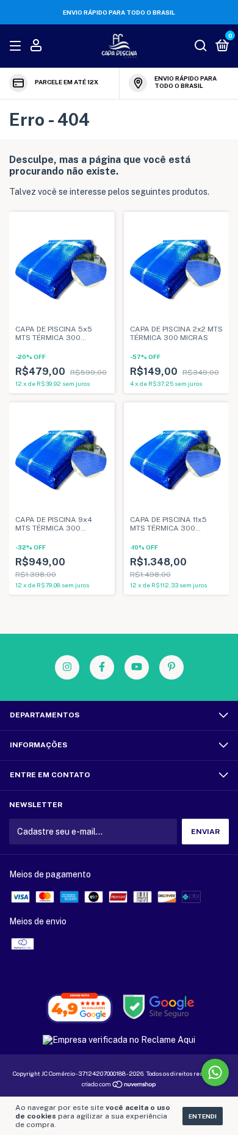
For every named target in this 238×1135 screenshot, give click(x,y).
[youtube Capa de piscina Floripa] (136, 667)
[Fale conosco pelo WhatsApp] (215, 1072)
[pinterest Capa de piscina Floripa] (171, 667)
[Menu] (17, 46)
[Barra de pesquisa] (200, 46)
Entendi (203, 1116)
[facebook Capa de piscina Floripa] (102, 667)
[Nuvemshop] (119, 1085)
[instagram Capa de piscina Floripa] (67, 667)
